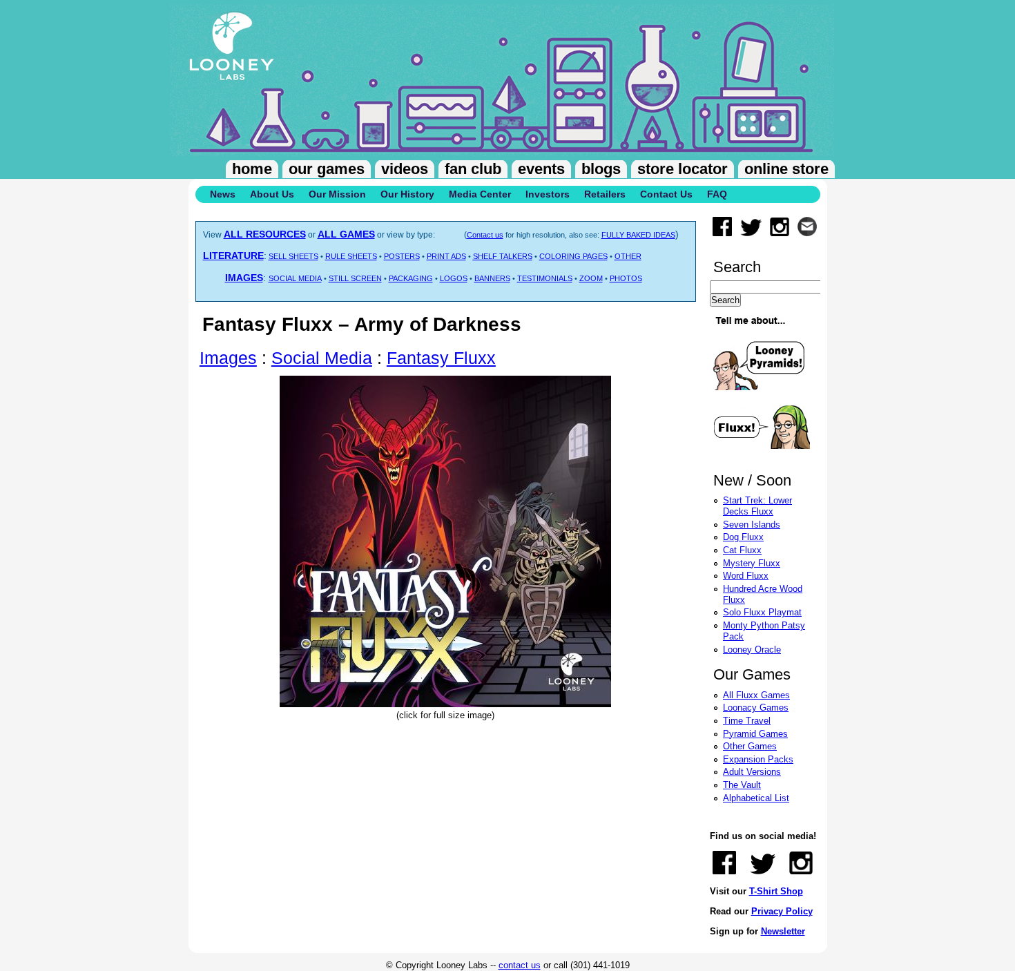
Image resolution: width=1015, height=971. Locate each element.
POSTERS (402, 256)
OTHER (628, 256)
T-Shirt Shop (776, 891)
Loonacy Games (756, 707)
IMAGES (244, 277)
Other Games (750, 746)
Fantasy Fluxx (441, 357)
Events (541, 168)
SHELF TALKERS (502, 256)
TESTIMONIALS (544, 278)
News (222, 194)
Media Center (480, 194)
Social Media (321, 357)
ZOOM (591, 278)
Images (228, 357)
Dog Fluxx (743, 537)
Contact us (485, 235)
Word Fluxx (745, 575)
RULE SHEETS (351, 256)
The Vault (742, 785)
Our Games (327, 168)
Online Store (786, 168)
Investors (547, 194)
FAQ (717, 194)
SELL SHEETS (293, 256)
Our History (407, 194)
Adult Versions (752, 772)
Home (252, 168)
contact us (520, 965)
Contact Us (666, 194)
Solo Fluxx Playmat (762, 612)
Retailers (605, 194)
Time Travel (747, 720)
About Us (272, 194)
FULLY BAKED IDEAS (638, 235)
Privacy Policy (782, 911)
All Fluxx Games (756, 695)
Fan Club (473, 168)
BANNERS (492, 278)
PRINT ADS (446, 256)
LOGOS (453, 278)
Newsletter (783, 931)
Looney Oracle (752, 649)
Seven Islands (751, 524)
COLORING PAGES (573, 256)
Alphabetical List (756, 798)
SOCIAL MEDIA (295, 278)
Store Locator (682, 168)
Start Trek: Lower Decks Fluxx (757, 506)
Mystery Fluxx (751, 563)
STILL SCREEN (355, 278)
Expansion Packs (758, 759)
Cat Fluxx (742, 550)
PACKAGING (411, 278)
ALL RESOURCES (265, 234)
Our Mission (337, 194)
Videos (404, 168)
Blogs (601, 168)
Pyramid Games (755, 734)
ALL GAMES (346, 234)
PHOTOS (626, 278)
